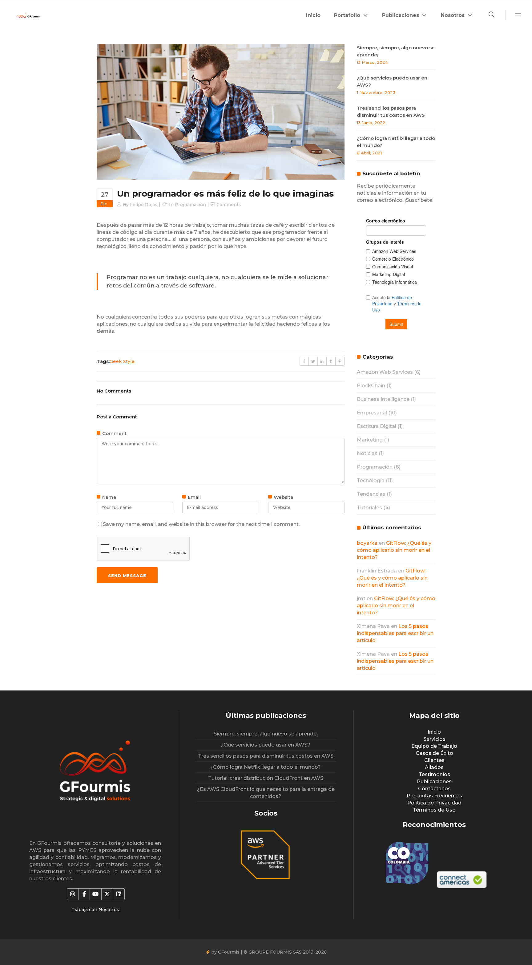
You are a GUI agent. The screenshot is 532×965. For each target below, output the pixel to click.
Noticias (367, 453)
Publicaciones (434, 781)
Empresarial (372, 413)
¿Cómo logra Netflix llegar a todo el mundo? (266, 767)
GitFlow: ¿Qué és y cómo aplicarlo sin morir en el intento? (394, 550)
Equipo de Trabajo (434, 746)
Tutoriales (369, 508)
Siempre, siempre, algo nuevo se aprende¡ (266, 734)
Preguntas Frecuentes (434, 796)
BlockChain (371, 386)
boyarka (367, 543)
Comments (228, 204)
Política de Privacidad (434, 803)
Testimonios (434, 774)
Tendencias (371, 494)
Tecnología (371, 480)
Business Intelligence (383, 399)
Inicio (434, 732)
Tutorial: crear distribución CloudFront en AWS (265, 778)
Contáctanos (434, 789)
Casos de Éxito (434, 753)
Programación (190, 204)
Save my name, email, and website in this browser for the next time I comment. (201, 524)
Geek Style (122, 361)
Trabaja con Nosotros (95, 909)
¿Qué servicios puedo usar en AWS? (265, 745)
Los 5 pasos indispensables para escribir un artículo (395, 633)
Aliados (434, 767)
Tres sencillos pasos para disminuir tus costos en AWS (265, 756)
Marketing (370, 440)
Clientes (434, 760)
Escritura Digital (376, 426)
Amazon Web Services (385, 372)
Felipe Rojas (143, 204)
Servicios (434, 739)
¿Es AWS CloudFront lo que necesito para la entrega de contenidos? (266, 792)
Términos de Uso (434, 810)
